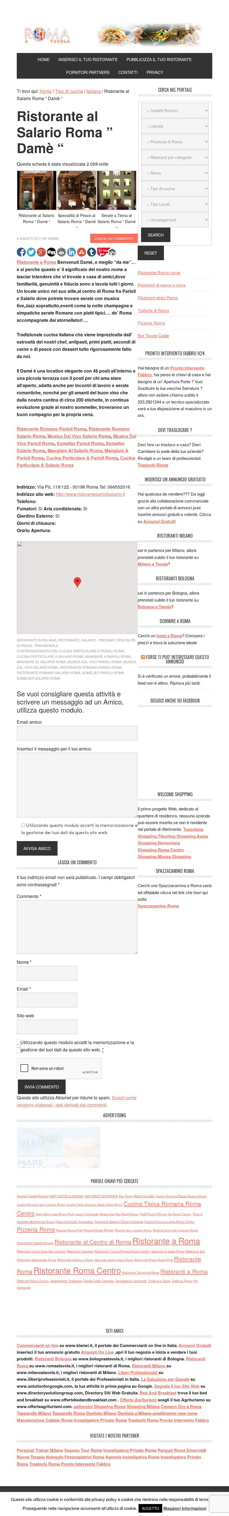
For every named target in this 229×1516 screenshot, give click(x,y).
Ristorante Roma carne (159, 272)
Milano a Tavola (153, 564)
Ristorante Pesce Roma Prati (153, 1260)
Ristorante (69, 640)
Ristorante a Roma (36, 262)
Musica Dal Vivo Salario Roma (79, 436)
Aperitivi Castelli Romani (33, 1196)
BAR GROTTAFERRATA (101, 1196)
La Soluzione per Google (165, 1379)
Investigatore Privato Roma (100, 1420)
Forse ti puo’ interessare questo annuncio (177, 659)
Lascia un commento (114, 238)
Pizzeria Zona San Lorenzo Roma (175, 1230)
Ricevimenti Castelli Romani (35, 1243)
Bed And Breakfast (158, 1393)
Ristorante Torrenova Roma (140, 1272)
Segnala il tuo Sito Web (176, 1386)
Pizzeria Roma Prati (69, 1230)
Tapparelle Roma (68, 1413)
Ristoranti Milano (149, 1366)
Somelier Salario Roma (38, 678)
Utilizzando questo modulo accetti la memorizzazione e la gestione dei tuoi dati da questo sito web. (77, 1046)
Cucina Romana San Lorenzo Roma (41, 1205)
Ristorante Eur (195, 1251)
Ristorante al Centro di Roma (92, 1241)
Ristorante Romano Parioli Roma (51, 429)
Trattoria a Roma (159, 1281)
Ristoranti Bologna (53, 1359)
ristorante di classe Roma (167, 1251)
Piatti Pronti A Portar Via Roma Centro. (166, 1214)
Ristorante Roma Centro (77, 1270)
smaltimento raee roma (174, 1413)
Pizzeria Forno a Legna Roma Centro (169, 1222)
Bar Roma (126, 1196)
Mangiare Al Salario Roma (74, 450)
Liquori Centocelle (87, 1214)
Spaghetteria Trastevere (66, 1281)
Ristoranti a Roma (184, 1271)
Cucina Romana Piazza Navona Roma (181, 1196)
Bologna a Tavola (154, 606)
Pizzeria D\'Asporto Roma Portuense (119, 1222)
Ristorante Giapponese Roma (36, 1260)
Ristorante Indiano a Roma (75, 1260)
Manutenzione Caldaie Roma (45, 1420)
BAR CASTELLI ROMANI (67, 1196)
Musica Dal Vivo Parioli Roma (94, 661)
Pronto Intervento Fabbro (184, 1420)
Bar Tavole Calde (153, 335)
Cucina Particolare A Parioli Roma (82, 458)
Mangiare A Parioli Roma (108, 656)
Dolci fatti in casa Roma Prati (55, 1214)
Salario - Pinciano (98, 640)
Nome (24, 962)
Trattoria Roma (182, 1281)
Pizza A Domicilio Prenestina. (74, 1222)
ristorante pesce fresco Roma (113, 1260)
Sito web (25, 1015)
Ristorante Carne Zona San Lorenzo (41, 1251)
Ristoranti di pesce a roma (161, 285)
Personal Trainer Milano (40, 1450)
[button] (77, 582)
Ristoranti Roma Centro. (33, 1281)
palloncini (83, 1406)
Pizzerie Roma (151, 323)
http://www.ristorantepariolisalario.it (90, 494)
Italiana (49, 640)
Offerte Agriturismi (138, 1400)
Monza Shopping (174, 856)
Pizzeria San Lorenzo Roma (133, 1230)
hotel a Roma (169, 636)
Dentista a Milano (134, 1413)
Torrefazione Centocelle (131, 1281)
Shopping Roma (109, 1406)
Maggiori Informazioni (184, 1508)
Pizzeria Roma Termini (98, 1230)
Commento (29, 896)
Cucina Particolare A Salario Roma (50, 656)
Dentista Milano (101, 1413)
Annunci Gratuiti (159, 521)
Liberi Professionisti (138, 1372)
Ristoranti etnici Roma (158, 297)
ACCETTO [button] (150, 1508)
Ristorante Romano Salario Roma (48, 672)
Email (24, 989)
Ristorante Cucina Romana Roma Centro (122, 1251)
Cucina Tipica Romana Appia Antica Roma (94, 1205)
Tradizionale (46, 645)
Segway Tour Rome (83, 1450)
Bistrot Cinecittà (144, 1196)
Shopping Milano (143, 1406)
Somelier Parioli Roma (80, 443)
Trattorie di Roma (153, 310)
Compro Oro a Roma (181, 1406)
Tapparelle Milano (34, 1413)
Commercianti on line (37, 1345)
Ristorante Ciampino (80, 1251)
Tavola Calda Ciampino (99, 1281)
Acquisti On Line (97, 1352)
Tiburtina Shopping (176, 836)
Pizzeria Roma (36, 1229)
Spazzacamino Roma (158, 906)
